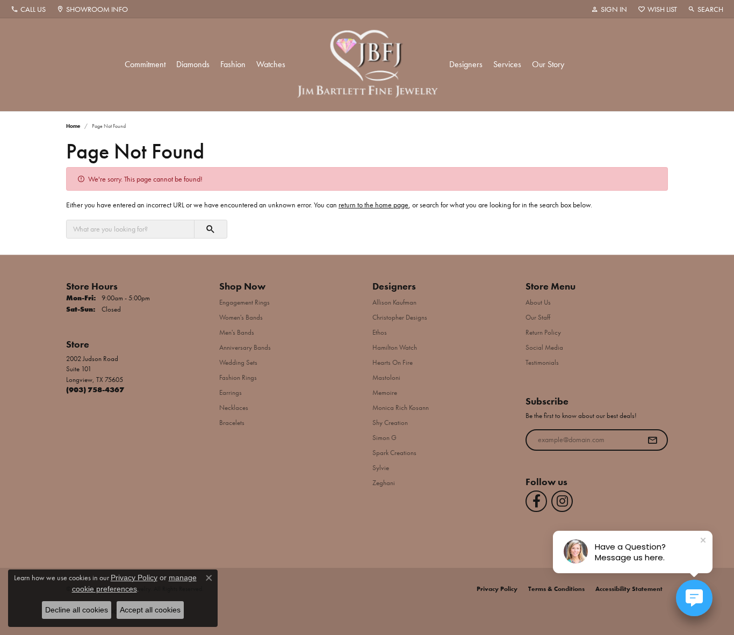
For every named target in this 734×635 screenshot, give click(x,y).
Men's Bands (236, 332)
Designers (466, 64)
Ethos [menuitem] (379, 332)
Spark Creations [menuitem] (394, 452)
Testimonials (542, 362)
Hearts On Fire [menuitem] (392, 362)
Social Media (544, 347)
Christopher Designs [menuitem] (399, 317)
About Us (538, 302)
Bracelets (231, 422)
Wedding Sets (238, 362)
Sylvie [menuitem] (380, 467)
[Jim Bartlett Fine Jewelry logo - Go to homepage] (367, 64)
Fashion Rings (238, 377)
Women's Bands (241, 317)
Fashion (233, 64)
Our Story (548, 64)
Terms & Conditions (556, 589)
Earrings (230, 392)
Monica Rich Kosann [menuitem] (400, 407)
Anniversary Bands (245, 347)
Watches (270, 64)
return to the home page (373, 205)
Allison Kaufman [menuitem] (394, 302)
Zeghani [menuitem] (383, 482)
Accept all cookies (150, 609)
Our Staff (538, 317)
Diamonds (193, 64)
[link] (28, 9)
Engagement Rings (244, 302)
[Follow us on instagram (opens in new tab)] (562, 501)
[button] (609, 9)
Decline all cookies (76, 609)
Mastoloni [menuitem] (386, 377)
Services (507, 64)
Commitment (145, 64)
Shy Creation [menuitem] (390, 422)
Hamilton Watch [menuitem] (394, 347)
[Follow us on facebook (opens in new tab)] (536, 501)
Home (73, 125)
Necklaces (233, 407)
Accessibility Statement (629, 589)
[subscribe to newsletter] (652, 440)
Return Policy (543, 332)
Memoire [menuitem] (384, 392)
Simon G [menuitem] (384, 437)
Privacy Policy (497, 589)
